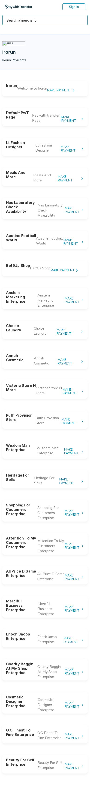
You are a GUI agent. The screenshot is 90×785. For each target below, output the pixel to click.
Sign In (74, 7)
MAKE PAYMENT (59, 90)
